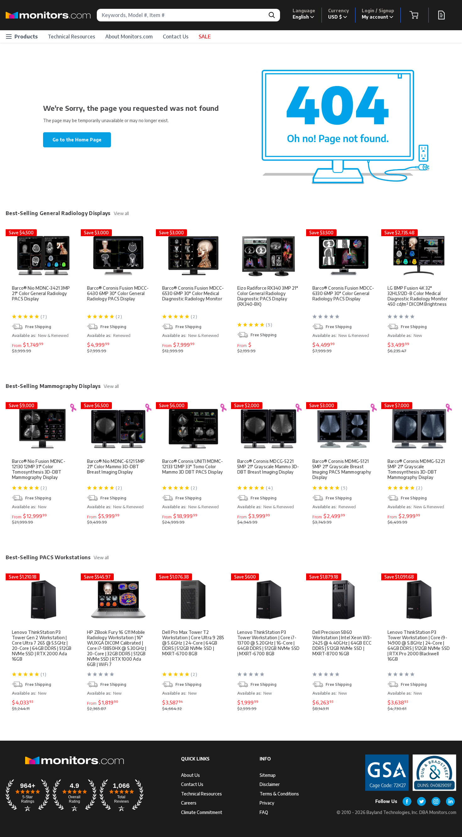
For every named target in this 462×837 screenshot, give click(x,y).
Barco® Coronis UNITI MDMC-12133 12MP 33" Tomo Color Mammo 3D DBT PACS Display (192, 466)
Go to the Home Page (77, 139)
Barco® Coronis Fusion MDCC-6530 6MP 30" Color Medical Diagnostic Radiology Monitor (193, 293)
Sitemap (268, 775)
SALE (205, 36)
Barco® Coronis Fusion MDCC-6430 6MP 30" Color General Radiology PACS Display (118, 293)
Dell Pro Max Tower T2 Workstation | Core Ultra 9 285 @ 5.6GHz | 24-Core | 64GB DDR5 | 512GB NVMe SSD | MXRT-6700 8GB (193, 642)
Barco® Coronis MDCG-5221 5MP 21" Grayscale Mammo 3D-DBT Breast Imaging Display (268, 466)
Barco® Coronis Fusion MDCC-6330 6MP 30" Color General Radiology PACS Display (343, 293)
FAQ (264, 812)
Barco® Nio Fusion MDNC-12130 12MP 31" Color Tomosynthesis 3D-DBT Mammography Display (38, 469)
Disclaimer (270, 784)
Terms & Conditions (279, 793)
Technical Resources (71, 36)
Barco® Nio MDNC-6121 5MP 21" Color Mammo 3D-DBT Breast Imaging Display (116, 466)
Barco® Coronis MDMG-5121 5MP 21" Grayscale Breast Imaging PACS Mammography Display (341, 469)
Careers (188, 803)
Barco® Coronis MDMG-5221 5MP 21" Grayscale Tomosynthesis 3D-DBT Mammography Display (416, 469)
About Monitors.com (129, 36)
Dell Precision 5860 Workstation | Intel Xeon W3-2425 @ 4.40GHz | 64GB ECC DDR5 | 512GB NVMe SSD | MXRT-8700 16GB (342, 642)
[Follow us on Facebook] (407, 801)
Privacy (267, 803)
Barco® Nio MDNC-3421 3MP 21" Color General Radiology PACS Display (41, 293)
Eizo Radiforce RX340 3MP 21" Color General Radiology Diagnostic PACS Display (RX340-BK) (267, 296)
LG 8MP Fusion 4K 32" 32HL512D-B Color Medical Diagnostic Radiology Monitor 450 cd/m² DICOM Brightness (418, 296)
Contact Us (176, 36)
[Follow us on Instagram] (436, 801)
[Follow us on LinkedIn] (450, 801)
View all (121, 213)
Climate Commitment (201, 812)
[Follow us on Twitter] (421, 801)
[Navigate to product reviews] (344, 319)
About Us (190, 775)
